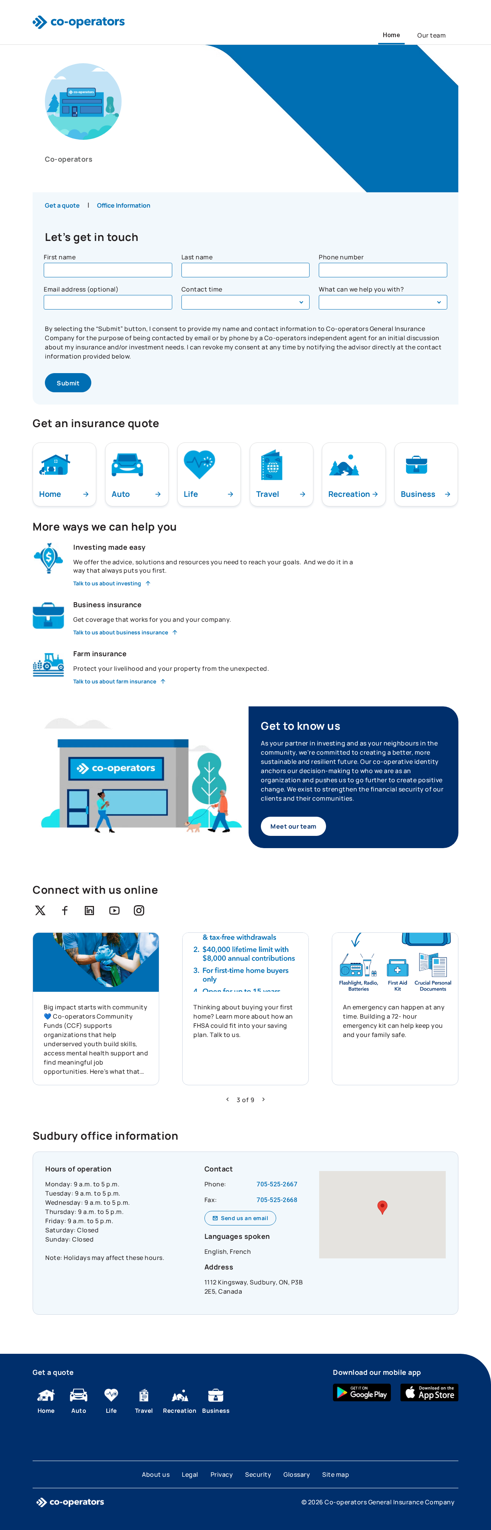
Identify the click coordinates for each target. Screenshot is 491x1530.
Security (258, 1474)
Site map (335, 1474)
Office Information (123, 205)
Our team (431, 35)
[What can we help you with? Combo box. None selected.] (383, 302)
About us (156, 1474)
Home (391, 35)
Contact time (201, 289)
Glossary (296, 1474)
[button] (227, 1099)
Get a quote (62, 205)
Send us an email (244, 1218)
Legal (190, 1474)
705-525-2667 (277, 1184)
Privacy (222, 1474)
